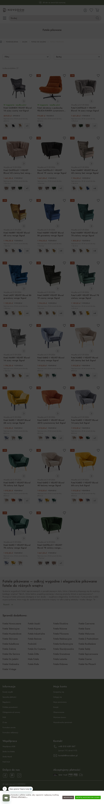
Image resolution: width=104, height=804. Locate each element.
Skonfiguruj (68, 797)
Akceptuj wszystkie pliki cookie (88, 797)
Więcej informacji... (19, 797)
